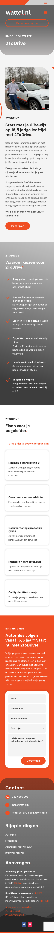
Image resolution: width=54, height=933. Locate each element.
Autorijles (10, 834)
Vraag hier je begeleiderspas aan (29, 443)
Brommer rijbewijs (14, 852)
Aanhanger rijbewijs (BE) (18, 846)
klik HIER (38, 893)
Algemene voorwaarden (18, 907)
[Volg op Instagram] (30, 924)
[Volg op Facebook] (24, 924)
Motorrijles (11, 840)
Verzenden (33, 760)
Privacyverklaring (14, 914)
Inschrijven (17, 226)
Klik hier (18, 883)
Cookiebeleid (12, 911)
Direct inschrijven (27, 23)
